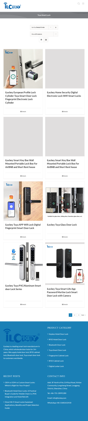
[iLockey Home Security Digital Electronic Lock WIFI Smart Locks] (64, 68)
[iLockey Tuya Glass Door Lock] (64, 201)
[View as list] (46, 39)
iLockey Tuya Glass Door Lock (62, 224)
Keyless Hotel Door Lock (58, 334)
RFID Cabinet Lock (56, 361)
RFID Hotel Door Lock (57, 339)
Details (24, 111)
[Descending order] (56, 27)
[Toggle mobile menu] (83, 3)
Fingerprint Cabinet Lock (58, 355)
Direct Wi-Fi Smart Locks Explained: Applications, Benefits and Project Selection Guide (22, 405)
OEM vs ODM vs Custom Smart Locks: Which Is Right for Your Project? (20, 383)
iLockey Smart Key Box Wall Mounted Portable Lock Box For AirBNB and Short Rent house (21, 163)
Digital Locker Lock (56, 366)
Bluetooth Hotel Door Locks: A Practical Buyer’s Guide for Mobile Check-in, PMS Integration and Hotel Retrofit (20, 394)
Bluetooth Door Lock (57, 345)
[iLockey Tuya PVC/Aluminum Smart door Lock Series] (23, 262)
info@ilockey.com (59, 398)
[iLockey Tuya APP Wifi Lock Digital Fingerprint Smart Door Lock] (23, 201)
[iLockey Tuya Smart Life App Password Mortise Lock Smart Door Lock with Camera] (64, 263)
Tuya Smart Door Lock (57, 350)
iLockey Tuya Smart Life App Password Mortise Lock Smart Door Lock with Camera (62, 292)
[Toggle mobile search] (79, 3)
